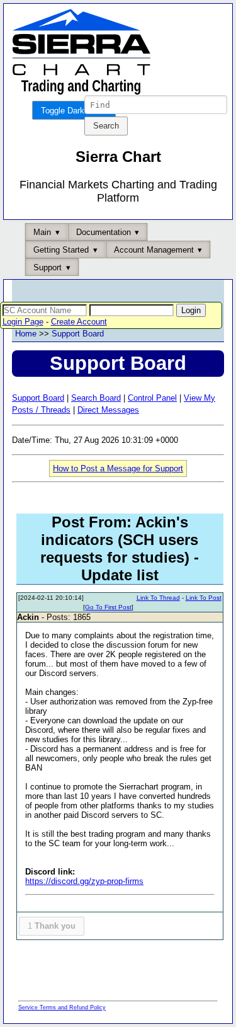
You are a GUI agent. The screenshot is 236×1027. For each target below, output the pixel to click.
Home (26, 333)
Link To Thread (158, 597)
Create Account (79, 321)
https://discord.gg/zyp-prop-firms (84, 881)
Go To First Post (108, 607)
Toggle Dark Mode (74, 110)
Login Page (23, 321)
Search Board (96, 398)
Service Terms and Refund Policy (62, 1007)
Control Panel (152, 398)
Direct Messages (108, 410)
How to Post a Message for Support (118, 468)
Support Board (78, 333)
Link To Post (204, 597)
